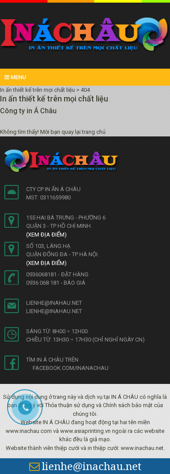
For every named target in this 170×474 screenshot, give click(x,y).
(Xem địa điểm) (46, 234)
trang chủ (93, 132)
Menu (17, 77)
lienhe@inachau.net (91, 466)
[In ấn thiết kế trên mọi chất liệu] (85, 34)
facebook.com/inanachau (71, 368)
